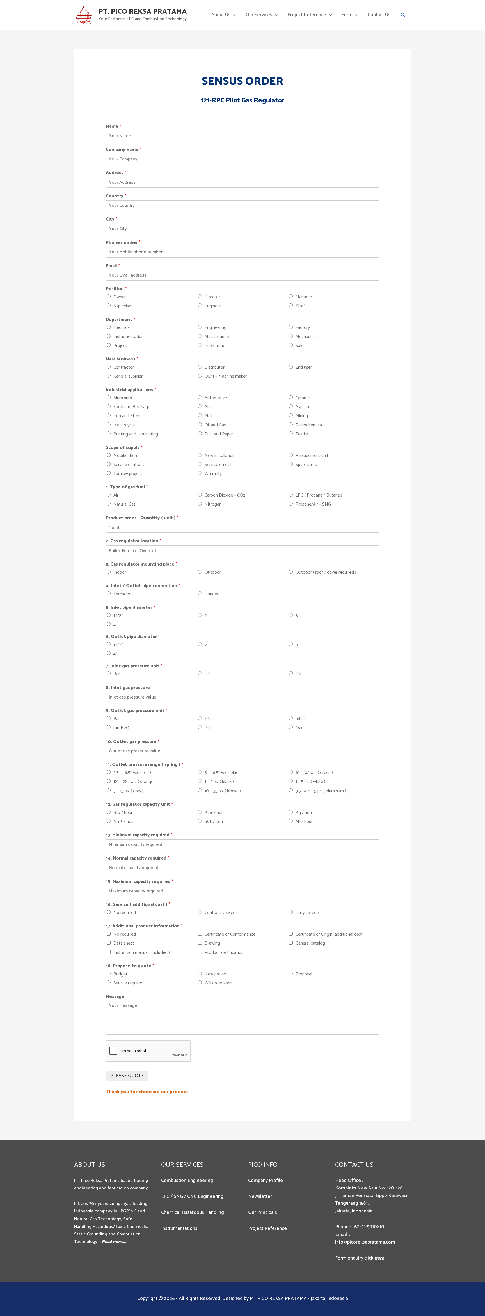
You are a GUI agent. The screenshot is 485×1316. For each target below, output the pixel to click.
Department (120, 320)
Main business (122, 359)
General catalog (310, 943)
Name (113, 127)
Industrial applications (131, 390)
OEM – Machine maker (226, 376)
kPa (208, 674)
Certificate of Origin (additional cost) (330, 934)
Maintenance (217, 337)
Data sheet (123, 943)
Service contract (128, 464)
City (111, 219)
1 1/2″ (118, 615)
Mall (208, 416)
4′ (114, 624)
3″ (297, 615)
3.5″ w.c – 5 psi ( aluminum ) (321, 791)
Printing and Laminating (135, 434)
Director (212, 297)
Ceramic (303, 398)
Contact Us (379, 15)
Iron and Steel (126, 416)
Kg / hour (304, 812)
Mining (302, 416)
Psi (298, 674)
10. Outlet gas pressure (132, 742)
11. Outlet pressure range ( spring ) (144, 765)
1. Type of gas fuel (127, 487)
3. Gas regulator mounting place (141, 565)
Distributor (215, 367)
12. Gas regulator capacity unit (139, 805)
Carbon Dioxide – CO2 (225, 495)
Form (347, 15)
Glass (209, 407)
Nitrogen (213, 504)
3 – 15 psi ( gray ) (128, 791)
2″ (207, 615)
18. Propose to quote (130, 966)
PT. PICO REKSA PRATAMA (143, 12)
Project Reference (306, 15)
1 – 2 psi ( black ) (219, 782)
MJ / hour (304, 821)
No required (124, 913)
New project (216, 974)
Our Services (259, 15)
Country (116, 196)
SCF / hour (214, 821)
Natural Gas (124, 504)
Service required (128, 983)
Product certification (224, 952)
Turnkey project (127, 473)
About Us (220, 15)
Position (116, 289)
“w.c (299, 728)
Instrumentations (179, 1228)
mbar (300, 719)
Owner (119, 297)
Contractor (123, 367)
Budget (120, 974)
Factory (303, 327)
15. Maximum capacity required (139, 882)
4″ (115, 654)
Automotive (216, 398)
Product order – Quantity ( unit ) (142, 518)
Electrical (122, 327)
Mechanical (306, 337)
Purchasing (215, 346)
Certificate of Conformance (230, 934)
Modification (125, 456)
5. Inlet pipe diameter (130, 608)
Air (115, 495)
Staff (300, 306)
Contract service (220, 913)
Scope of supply (124, 448)
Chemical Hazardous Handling (192, 1212)
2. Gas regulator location (133, 541)
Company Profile (265, 1180)
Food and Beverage (131, 407)
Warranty (213, 473)
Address (116, 173)
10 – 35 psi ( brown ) (223, 791)
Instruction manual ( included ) (141, 952)
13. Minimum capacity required (139, 835)
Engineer (213, 306)
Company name (123, 150)
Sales (300, 346)
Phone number (123, 243)
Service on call (218, 464)
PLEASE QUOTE (127, 1076)
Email (113, 266)
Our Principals (262, 1212)
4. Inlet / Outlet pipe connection (143, 586)
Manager (304, 297)
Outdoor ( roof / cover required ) (326, 572)
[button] (403, 15)
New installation (220, 456)
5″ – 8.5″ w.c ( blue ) (223, 773)
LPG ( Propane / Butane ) (319, 495)
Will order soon (219, 983)
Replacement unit (312, 456)
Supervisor (123, 306)
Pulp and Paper (219, 434)
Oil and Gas (215, 425)
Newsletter (260, 1196)
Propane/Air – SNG (313, 504)
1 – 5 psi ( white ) (310, 782)
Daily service (307, 913)
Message (115, 997)
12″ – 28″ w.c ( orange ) (134, 782)
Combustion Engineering (187, 1180)
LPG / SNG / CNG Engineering (192, 1196)
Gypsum (303, 407)
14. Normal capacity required (137, 859)
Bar (116, 674)
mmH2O (121, 728)
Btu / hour (122, 812)
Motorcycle (124, 425)
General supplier (128, 376)
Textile (302, 434)
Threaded (122, 594)
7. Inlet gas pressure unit (134, 666)
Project (120, 346)
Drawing (212, 943)
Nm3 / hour (124, 821)
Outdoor (213, 572)
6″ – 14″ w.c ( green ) (314, 773)
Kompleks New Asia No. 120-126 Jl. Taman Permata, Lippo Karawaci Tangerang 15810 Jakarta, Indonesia (371, 1199)
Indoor (119, 572)
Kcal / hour (215, 812)
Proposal (304, 974)
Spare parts (306, 464)
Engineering (216, 327)
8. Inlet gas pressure (129, 688)
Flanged (212, 594)
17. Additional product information (144, 926)
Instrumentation (128, 337)
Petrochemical (309, 425)
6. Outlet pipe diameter (133, 637)
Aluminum (122, 398)
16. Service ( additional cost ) (138, 905)
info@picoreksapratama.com (365, 1242)
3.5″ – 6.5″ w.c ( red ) (132, 773)
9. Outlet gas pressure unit (136, 711)
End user (304, 367)
